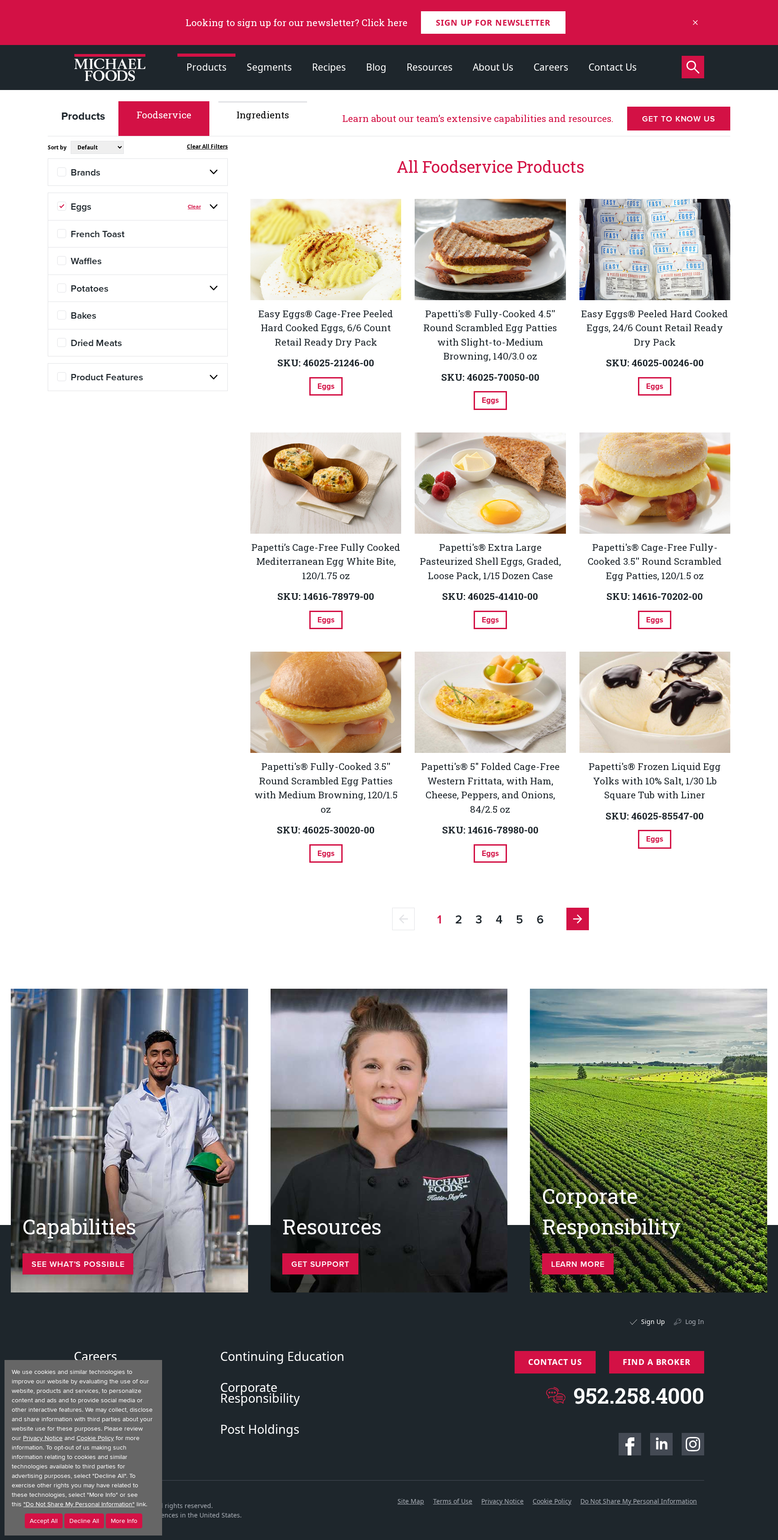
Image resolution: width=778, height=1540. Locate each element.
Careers (551, 67)
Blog (376, 67)
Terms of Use (452, 1501)
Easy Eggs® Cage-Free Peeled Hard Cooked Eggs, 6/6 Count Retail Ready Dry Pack (325, 327)
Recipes (329, 67)
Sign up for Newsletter (493, 22)
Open (213, 171)
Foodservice (163, 114)
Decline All (84, 1521)
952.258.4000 (638, 1395)
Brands (85, 172)
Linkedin (661, 1444)
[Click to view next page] (577, 919)
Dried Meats (96, 342)
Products (206, 67)
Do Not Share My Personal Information (638, 1501)
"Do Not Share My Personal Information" (79, 1504)
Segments (269, 67)
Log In (694, 1321)
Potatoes (90, 288)
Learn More (578, 1264)
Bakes (83, 315)
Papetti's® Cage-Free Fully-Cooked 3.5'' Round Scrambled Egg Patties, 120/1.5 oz (655, 561)
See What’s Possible (78, 1264)
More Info (124, 1521)
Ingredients (262, 114)
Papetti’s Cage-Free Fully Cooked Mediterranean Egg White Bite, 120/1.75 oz (325, 561)
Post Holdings (259, 1429)
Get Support (320, 1264)
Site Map (411, 1501)
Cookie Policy (552, 1501)
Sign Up (653, 1321)
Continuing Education (282, 1356)
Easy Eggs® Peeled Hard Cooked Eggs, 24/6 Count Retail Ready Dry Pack (654, 327)
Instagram (693, 1444)
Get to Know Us (678, 118)
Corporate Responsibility (260, 1393)
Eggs (81, 206)
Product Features (107, 376)
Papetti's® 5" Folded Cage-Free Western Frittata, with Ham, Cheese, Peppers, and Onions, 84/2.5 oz (490, 787)
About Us (493, 67)
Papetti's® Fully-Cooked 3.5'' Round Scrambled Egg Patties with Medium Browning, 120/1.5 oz (326, 787)
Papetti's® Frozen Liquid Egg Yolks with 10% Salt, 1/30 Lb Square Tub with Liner (654, 780)
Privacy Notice (502, 1501)
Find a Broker (657, 1361)
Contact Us (612, 67)
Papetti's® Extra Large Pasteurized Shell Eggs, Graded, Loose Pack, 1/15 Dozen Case (490, 561)
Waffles (86, 260)
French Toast (98, 233)
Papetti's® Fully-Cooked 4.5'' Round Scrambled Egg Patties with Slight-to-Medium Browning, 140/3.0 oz (490, 335)
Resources (429, 67)
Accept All (44, 1521)
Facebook (630, 1444)
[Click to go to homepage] (110, 67)
